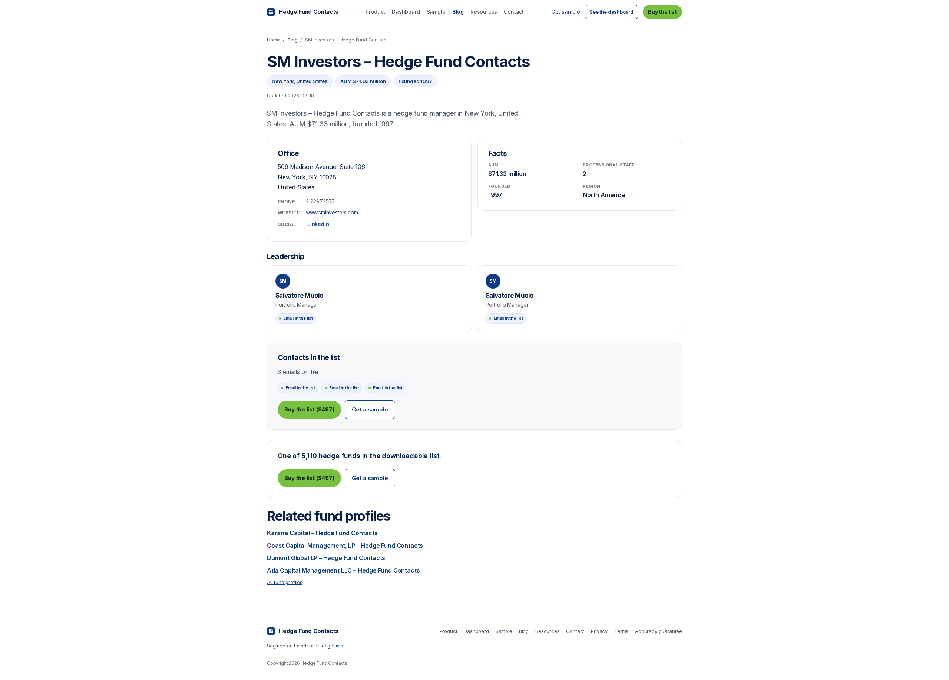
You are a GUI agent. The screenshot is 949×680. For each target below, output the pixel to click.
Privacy (599, 631)
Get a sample (370, 409)
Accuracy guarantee (658, 631)
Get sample (565, 12)
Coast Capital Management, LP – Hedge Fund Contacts (345, 545)
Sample (436, 12)
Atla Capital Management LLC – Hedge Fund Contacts (343, 570)
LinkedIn (318, 224)
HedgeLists (330, 646)
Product (375, 12)
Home (273, 40)
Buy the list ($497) (309, 409)
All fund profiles (284, 582)
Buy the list (662, 12)
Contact (514, 12)
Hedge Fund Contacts (308, 11)
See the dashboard (611, 12)
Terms (621, 631)
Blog (458, 12)
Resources (483, 12)
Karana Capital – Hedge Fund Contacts (322, 533)
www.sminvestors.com (332, 212)
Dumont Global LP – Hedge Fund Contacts (326, 557)
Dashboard (406, 12)
